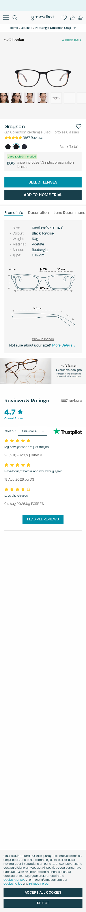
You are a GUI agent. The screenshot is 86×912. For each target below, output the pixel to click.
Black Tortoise (54, 132)
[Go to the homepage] (43, 18)
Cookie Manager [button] (15, 880)
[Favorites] (65, 17)
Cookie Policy (13, 884)
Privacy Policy (39, 884)
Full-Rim (38, 255)
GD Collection (15, 132)
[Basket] (80, 17)
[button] (79, 126)
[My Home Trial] (73, 17)
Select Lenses (43, 182)
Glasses (72, 132)
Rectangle (35, 132)
